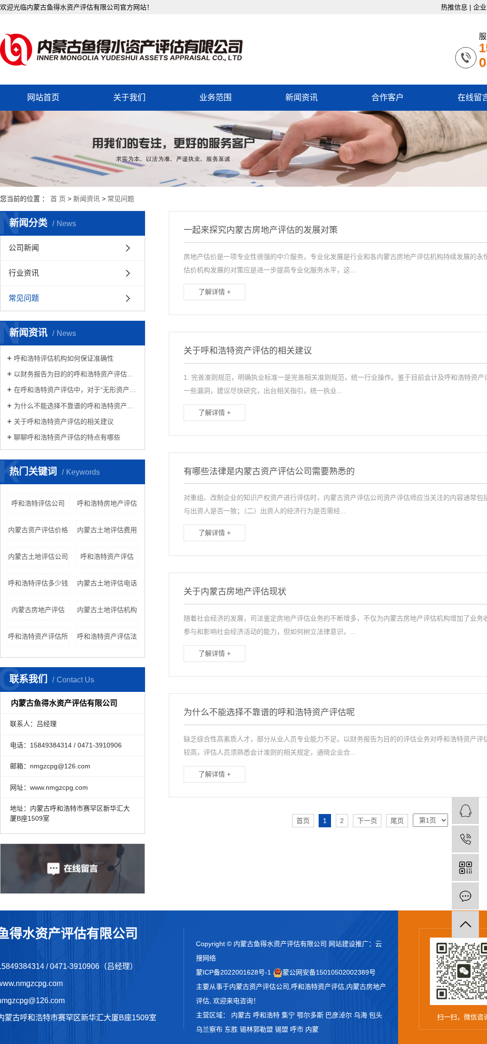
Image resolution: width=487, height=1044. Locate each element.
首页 (303, 820)
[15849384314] (465, 838)
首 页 (58, 198)
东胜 (231, 1029)
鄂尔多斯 (310, 1015)
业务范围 (215, 97)
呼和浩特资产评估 (107, 556)
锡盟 (281, 1029)
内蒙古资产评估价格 (38, 530)
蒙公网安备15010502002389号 (329, 972)
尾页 (397, 820)
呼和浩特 (266, 1015)
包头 (375, 1015)
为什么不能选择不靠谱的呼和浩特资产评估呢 (76, 406)
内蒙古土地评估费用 (107, 530)
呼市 (296, 1029)
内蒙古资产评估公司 (259, 986)
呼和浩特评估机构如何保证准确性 (64, 358)
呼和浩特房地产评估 (107, 503)
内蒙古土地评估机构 (107, 609)
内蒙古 (241, 1015)
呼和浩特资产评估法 (107, 636)
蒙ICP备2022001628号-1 (233, 972)
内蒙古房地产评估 (38, 609)
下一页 (367, 820)
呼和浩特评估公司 (38, 503)
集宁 (288, 1015)
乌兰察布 (209, 1029)
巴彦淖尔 (338, 1015)
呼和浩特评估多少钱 (38, 583)
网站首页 (43, 97)
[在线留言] (465, 896)
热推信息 (454, 7)
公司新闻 (24, 248)
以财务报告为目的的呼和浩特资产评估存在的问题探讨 (76, 374)
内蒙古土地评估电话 (107, 583)
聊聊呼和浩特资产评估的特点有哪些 (67, 437)
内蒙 (312, 1029)
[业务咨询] (465, 810)
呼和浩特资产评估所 (38, 636)
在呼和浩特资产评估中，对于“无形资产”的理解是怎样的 (76, 389)
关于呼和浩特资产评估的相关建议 (64, 421)
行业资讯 (24, 273)
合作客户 (387, 97)
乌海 (360, 1015)
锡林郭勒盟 (256, 1029)
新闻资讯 (301, 97)
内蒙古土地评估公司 (38, 556)
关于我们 (129, 97)
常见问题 (120, 198)
